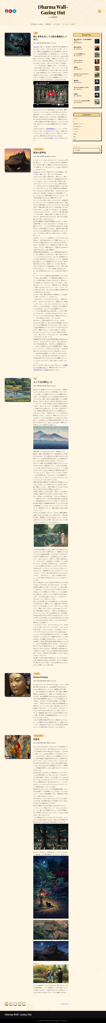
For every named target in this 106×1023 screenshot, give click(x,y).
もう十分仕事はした (43, 382)
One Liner (36, 47)
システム (37, 673)
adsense (75, 118)
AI (35, 378)
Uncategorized (39, 149)
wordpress (76, 129)
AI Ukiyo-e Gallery (37, 24)
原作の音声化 (39, 152)
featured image (40, 677)
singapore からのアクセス (81, 74)
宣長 (74, 136)
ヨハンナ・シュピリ (68, 24)
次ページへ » (65, 1004)
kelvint (35, 43)
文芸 (36, 33)
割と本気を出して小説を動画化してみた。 (50, 38)
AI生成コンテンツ (78, 124)
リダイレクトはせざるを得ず (82, 101)
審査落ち (76, 80)
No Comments (52, 43)
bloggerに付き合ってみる (81, 87)
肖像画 (76, 94)
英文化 (46, 51)
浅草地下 (48, 24)
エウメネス (56, 24)
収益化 (36, 739)
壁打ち (75, 134)
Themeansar (64, 1020)
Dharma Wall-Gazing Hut (53, 9)
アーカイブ (76, 147)
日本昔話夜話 (50, 128)
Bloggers (56, 1020)
